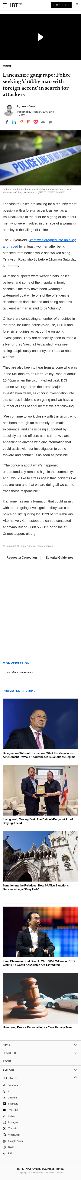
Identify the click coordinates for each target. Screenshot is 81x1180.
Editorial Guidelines (59, 557)
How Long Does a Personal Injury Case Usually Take (37, 1027)
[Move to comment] (50, 122)
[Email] (43, 122)
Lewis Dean (28, 106)
